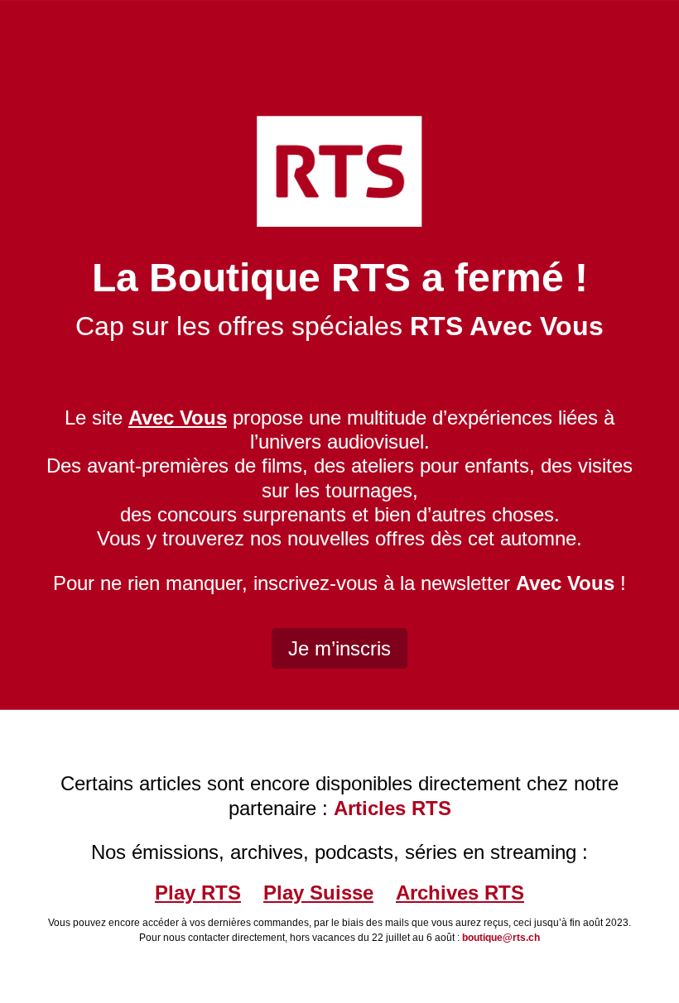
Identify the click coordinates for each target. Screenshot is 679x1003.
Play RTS (198, 892)
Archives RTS (460, 892)
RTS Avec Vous (507, 326)
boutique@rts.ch (501, 937)
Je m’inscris (339, 648)
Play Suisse (318, 892)
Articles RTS (392, 808)
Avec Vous (565, 583)
